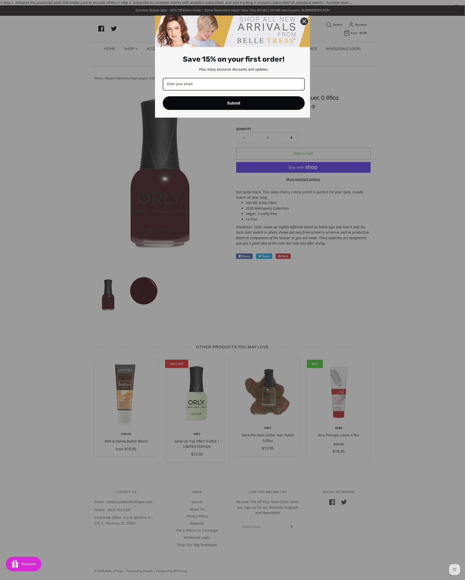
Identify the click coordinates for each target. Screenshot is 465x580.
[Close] (304, 21)
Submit (233, 103)
